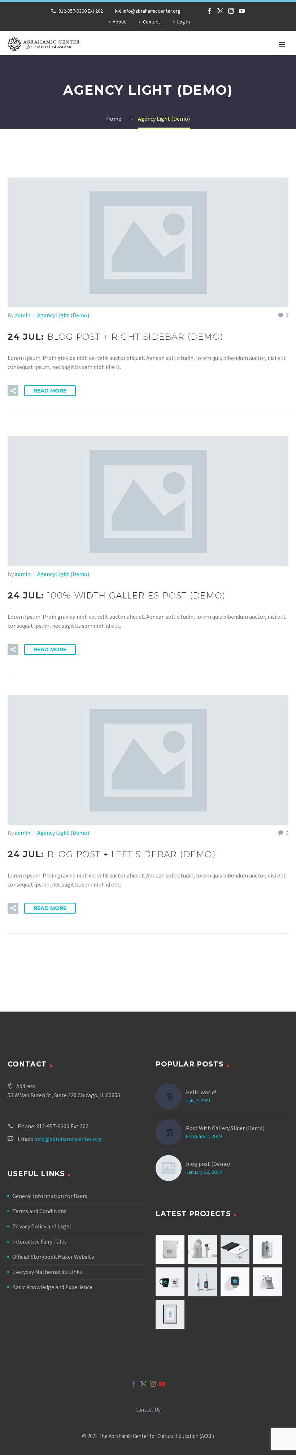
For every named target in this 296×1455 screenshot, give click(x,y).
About (119, 21)
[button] (13, 390)
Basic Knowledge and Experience (52, 1287)
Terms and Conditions (39, 1211)
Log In (183, 21)
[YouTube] (241, 11)
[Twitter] (220, 11)
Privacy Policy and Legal (41, 1226)
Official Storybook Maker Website (53, 1256)
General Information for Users (49, 1195)
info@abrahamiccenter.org (151, 11)
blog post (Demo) (208, 1163)
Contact (151, 21)
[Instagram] (231, 11)
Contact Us (148, 1410)
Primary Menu (281, 44)
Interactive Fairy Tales (39, 1241)
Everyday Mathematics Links (47, 1271)
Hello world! (201, 1092)
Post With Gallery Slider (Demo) (225, 1128)
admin (22, 315)
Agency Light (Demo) (63, 315)
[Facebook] (209, 11)
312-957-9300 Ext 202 (80, 11)
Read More (50, 390)
